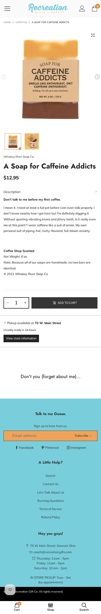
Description (12, 192)
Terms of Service (50, 509)
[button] (4, 77)
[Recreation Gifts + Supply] (48, 8)
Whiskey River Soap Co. (19, 156)
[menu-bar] (10, 8)
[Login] (82, 8)
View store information (21, 338)
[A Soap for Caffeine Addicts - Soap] (50, 77)
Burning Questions (50, 501)
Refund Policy (50, 517)
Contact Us (50, 484)
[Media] (92, 35)
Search (50, 476)
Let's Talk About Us (50, 492)
